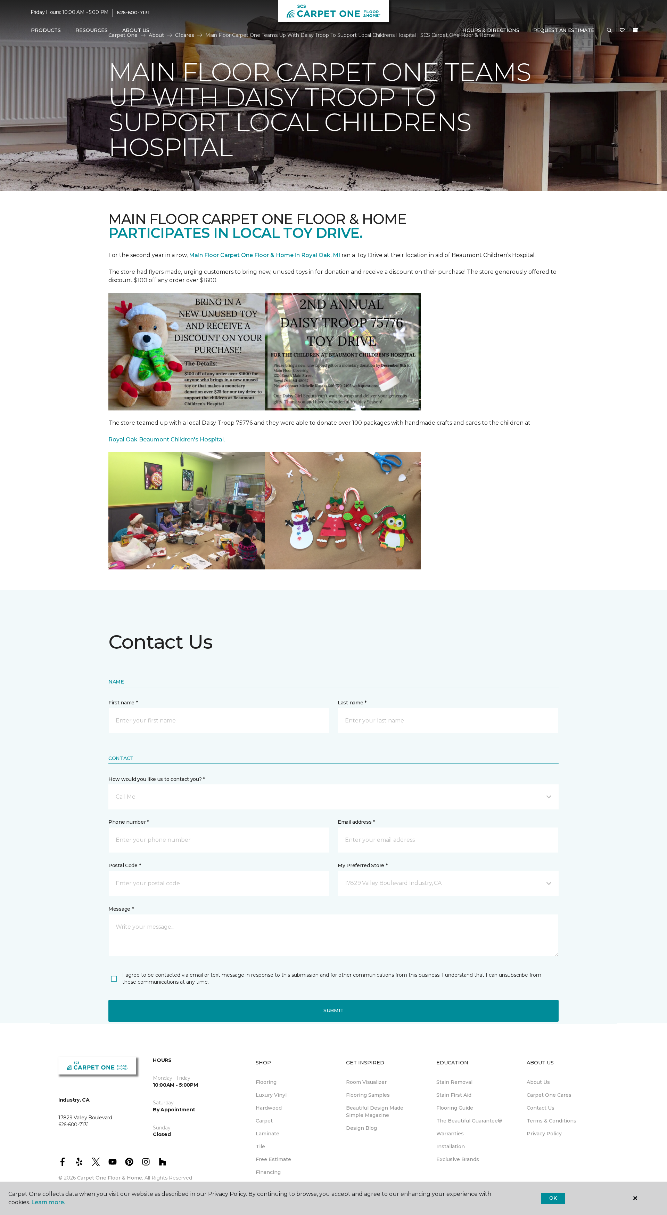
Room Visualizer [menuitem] (366, 1082)
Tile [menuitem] (260, 1146)
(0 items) (635, 30)
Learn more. (48, 1202)
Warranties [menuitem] (450, 1133)
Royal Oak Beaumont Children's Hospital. (166, 439)
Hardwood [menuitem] (269, 1108)
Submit (333, 1010)
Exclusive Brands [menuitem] (457, 1159)
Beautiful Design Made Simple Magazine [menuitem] (374, 1111)
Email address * (356, 822)
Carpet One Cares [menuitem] (549, 1095)
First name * (123, 702)
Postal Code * (124, 865)
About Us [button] (135, 30)
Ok (553, 1198)
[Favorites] (622, 30)
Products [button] (46, 30)
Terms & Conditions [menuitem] (551, 1121)
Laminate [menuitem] (267, 1133)
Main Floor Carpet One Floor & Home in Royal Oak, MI (265, 255)
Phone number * (128, 822)
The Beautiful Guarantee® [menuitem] (469, 1121)
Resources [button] (91, 30)
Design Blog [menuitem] (361, 1128)
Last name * (352, 702)
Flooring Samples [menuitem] (368, 1095)
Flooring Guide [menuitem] (454, 1108)
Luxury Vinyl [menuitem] (271, 1095)
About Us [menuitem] (538, 1082)
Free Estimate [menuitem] (273, 1159)
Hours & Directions (490, 30)
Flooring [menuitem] (266, 1082)
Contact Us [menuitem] (540, 1108)
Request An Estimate (563, 30)
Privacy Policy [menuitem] (544, 1133)
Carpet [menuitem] (264, 1121)
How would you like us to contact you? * (156, 779)
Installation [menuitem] (450, 1146)
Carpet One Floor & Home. (110, 1178)
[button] (609, 30)
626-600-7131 (133, 12)
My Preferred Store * (362, 865)
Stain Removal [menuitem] (454, 1082)
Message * (120, 908)
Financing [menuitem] (268, 1172)
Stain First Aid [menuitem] (453, 1095)
